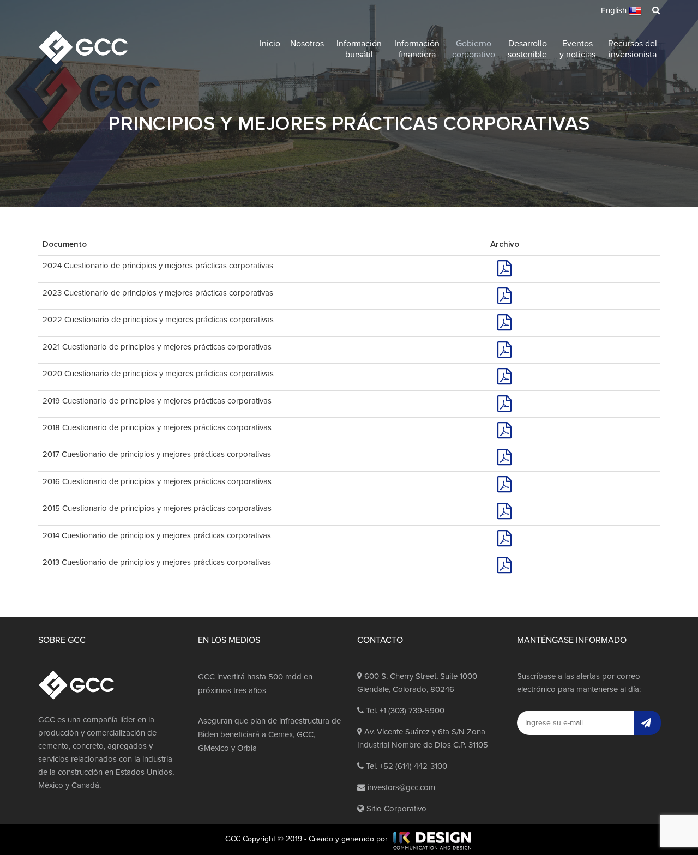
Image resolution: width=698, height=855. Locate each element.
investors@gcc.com (400, 788)
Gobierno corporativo (473, 49)
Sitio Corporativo (395, 809)
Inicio (270, 43)
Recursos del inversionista (632, 49)
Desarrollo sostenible (527, 49)
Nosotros (307, 43)
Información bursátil (359, 49)
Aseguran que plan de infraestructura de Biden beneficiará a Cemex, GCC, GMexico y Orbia (269, 734)
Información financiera (417, 49)
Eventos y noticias (577, 49)
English (615, 11)
